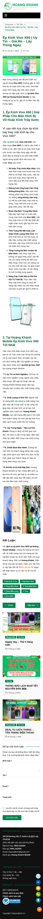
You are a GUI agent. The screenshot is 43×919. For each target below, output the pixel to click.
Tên (5, 775)
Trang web (7, 797)
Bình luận (7, 761)
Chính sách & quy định (13, 893)
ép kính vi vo (11, 581)
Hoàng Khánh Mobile (20, 855)
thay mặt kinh (30, 586)
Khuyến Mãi (10, 637)
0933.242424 (19, 846)
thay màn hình (12, 586)
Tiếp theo (31, 605)
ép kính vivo (28, 581)
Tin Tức (26, 51)
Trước (10, 605)
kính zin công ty (18, 401)
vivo (26, 591)
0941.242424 (15, 849)
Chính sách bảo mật (12, 896)
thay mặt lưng (12, 591)
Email (5, 786)
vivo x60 (9, 596)
